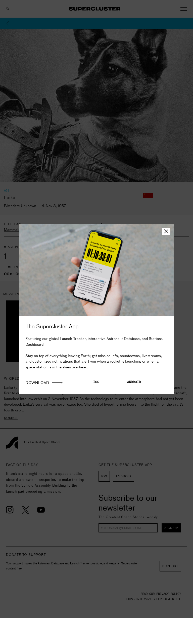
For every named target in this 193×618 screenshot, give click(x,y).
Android (134, 382)
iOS (96, 382)
